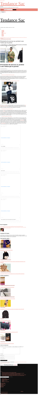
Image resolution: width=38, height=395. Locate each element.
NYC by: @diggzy (3, 146)
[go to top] (0, 394)
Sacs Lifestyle (3, 330)
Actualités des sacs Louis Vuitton (6, 248)
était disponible (3, 123)
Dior (2, 32)
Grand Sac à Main (2, 385)
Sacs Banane (2, 386)
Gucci (2, 33)
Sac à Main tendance (3, 383)
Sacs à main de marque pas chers (5, 320)
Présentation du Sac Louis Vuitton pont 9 (7, 108)
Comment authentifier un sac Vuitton (7, 116)
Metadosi (22, 391)
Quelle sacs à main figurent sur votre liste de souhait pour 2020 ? (10, 80)
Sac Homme (2, 384)
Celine (3, 35)
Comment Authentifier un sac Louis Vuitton (7, 287)
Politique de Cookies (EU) (5, 381)
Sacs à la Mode (3, 307)
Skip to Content (2, 0)
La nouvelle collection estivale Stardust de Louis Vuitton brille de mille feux (12, 273)
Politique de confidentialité (5, 379)
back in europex (3, 170)
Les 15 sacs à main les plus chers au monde (7, 343)
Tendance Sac (12, 3)
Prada (3, 34)
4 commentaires (13, 45)
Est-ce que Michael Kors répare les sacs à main (7, 298)
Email (1, 357)
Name (1, 355)
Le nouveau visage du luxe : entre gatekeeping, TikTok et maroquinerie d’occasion (13, 373)
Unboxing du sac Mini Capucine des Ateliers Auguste (9, 372)
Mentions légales (4, 378)
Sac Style (2, 285)
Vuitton (3, 31)
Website (1, 358)
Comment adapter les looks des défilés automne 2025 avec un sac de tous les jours (13, 375)
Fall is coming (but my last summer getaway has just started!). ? (8, 219)
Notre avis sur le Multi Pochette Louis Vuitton (8, 74)
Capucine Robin (3, 44)
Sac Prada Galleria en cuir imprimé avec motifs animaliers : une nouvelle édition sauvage (14, 374)
